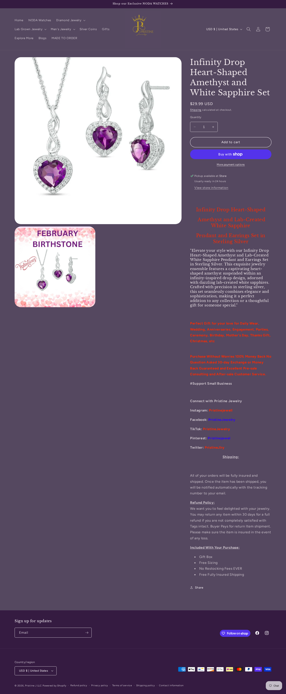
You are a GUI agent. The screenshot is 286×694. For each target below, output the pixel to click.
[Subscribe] (86, 633)
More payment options (231, 164)
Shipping (195, 109)
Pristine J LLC (33, 685)
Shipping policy (145, 685)
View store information (211, 188)
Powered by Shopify (54, 685)
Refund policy (78, 685)
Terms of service (122, 685)
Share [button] (199, 587)
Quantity (196, 117)
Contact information (171, 685)
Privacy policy (99, 685)
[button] (70, 20)
